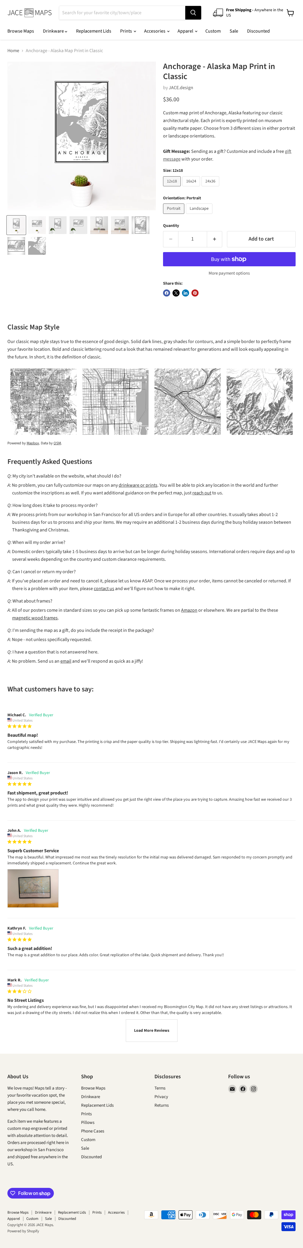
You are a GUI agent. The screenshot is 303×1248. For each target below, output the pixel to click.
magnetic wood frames (35, 618)
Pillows (87, 1122)
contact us (104, 588)
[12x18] (172, 188)
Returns (161, 1105)
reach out (201, 493)
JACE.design (181, 87)
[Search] (193, 13)
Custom (213, 31)
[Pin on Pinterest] (195, 293)
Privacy (161, 1097)
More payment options (229, 273)
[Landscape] (200, 215)
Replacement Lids (93, 31)
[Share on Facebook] (166, 293)
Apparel (186, 31)
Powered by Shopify (23, 1231)
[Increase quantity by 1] (214, 239)
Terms (159, 1088)
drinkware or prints (138, 485)
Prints (126, 31)
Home (13, 50)
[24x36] (211, 188)
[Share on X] (176, 293)
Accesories (155, 31)
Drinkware (54, 31)
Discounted (258, 31)
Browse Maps (20, 31)
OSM (57, 443)
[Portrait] (174, 215)
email (65, 661)
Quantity (171, 225)
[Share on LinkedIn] (185, 293)
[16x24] (192, 188)
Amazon (189, 610)
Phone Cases (92, 1131)
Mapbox (33, 443)
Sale (234, 31)
